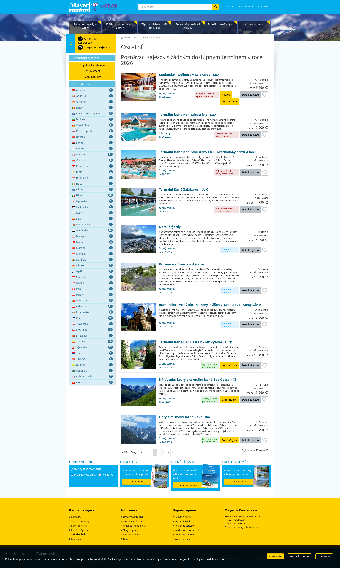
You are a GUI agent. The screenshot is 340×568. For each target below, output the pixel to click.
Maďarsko (94, 230)
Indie (94, 172)
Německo (94, 265)
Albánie (94, 90)
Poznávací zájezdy (184, 525)
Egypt (94, 142)
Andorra (94, 96)
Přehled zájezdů (79, 530)
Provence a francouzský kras (182, 264)
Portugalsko (94, 300)
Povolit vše (275, 556)
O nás (126, 539)
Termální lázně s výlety (221, 24)
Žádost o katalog (80, 521)
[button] (92, 58)
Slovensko (94, 324)
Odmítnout (324, 556)
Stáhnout (137, 481)
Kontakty (76, 516)
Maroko (94, 248)
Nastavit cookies (299, 556)
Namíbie (94, 259)
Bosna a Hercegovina (94, 113)
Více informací (188, 485)
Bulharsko (94, 119)
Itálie (94, 195)
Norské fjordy (170, 227)
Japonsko (94, 201)
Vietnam (94, 382)
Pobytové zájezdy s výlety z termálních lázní (205, 95)
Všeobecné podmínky (134, 525)
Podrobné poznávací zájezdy (188, 25)
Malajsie (94, 236)
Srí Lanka (94, 335)
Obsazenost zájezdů (133, 516)
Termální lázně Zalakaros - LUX (183, 189)
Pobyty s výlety (183, 516)
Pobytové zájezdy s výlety (85, 25)
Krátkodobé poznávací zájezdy (119, 25)
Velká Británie (94, 376)
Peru (94, 288)
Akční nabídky (92, 76)
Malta (94, 242)
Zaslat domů (239, 481)
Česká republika (94, 131)
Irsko (94, 183)
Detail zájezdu (250, 94)
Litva (94, 218)
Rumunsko (94, 312)
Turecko (94, 359)
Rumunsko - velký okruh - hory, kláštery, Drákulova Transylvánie (210, 305)
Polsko (94, 294)
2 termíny (165, 134)
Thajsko (94, 353)
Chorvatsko (94, 166)
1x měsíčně (107, 474)
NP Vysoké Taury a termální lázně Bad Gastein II (197, 380)
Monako (94, 253)
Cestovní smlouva (132, 521)
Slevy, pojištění (79, 525)
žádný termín (167, 94)
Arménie (94, 101)
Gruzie (94, 160)
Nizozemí (94, 277)
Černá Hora (94, 125)
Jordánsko (94, 207)
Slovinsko (94, 329)
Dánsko (94, 137)
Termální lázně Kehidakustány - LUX (187, 115)
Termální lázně (182, 521)
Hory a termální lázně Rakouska (184, 417)
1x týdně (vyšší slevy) (85, 474)
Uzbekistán (94, 370)
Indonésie (94, 177)
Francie (94, 154)
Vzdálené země (254, 24)
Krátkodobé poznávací (187, 530)
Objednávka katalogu (92, 65)
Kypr (94, 212)
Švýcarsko (93, 347)
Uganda (94, 364)
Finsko (94, 148)
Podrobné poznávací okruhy (226, 250)
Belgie (94, 107)
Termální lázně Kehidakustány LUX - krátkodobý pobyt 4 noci (207, 152)
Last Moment (92, 71)
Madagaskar (94, 224)
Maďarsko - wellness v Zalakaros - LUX (189, 75)
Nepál (93, 271)
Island (94, 189)
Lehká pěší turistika (185, 534)
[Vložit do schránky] (264, 94)
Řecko (94, 318)
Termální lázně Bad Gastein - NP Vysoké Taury (195, 342)
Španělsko (94, 341)
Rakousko (94, 306)
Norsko (94, 283)
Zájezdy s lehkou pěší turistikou (154, 25)
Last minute (77, 539)
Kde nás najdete (131, 534)
